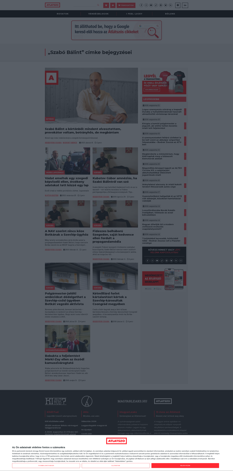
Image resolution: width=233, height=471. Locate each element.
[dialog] (116, 453)
